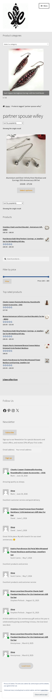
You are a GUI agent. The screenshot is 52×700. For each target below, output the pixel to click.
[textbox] (26, 44)
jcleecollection (10, 379)
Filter (7, 281)
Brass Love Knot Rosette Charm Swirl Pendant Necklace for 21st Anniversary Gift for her (29, 594)
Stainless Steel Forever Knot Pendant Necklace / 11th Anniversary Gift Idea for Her (28, 512)
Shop (13, 490)
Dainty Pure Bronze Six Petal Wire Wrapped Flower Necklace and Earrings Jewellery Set (29, 551)
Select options (26, 190)
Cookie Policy (44, 690)
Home (8, 106)
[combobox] (26, 44)
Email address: (9, 449)
